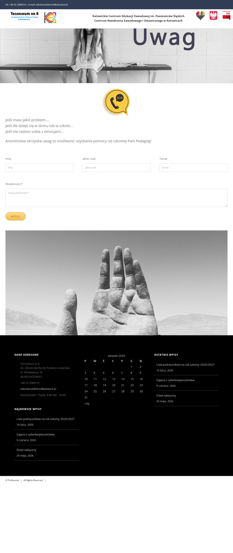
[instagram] (226, 4)
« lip (86, 403)
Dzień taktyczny (26, 450)
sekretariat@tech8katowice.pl (38, 389)
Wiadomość (13, 184)
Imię (8, 158)
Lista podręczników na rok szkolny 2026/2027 (46, 419)
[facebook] (221, 4)
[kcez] (50, 13)
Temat (163, 158)
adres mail (89, 158)
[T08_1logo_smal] (24, 13)
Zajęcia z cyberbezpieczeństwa (36, 434)
